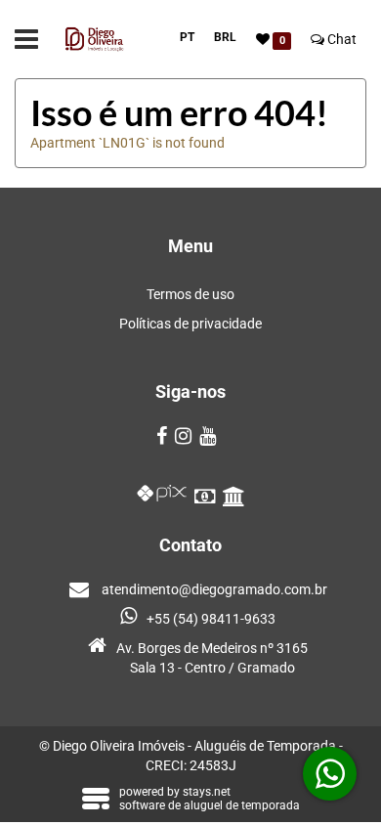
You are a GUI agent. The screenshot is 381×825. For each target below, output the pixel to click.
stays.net (207, 792)
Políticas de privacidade (190, 323)
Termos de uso (190, 294)
